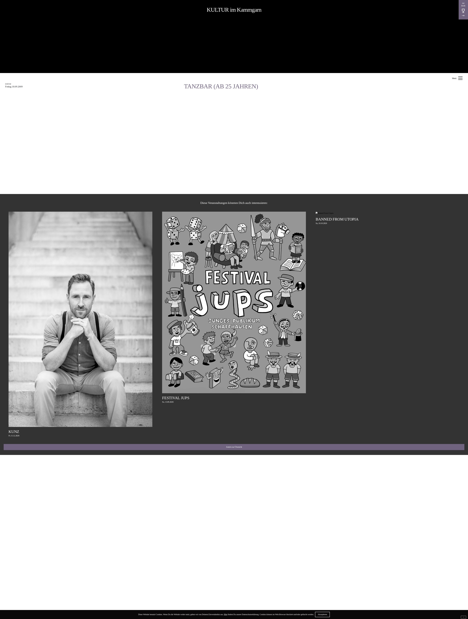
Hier (225, 614)
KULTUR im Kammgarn (234, 9)
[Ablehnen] (463, 617)
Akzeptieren (322, 614)
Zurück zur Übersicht (234, 447)
